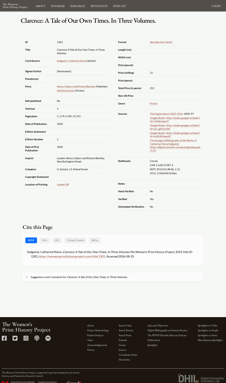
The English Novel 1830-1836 (166, 113)
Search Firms (125, 335)
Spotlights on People (208, 330)
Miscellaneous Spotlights (210, 340)
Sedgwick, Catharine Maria (71, 60)
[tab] (75, 240)
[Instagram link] (25, 339)
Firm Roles (124, 359)
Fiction (153, 103)
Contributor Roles (128, 355)
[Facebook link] (4, 339)
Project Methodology (98, 330)
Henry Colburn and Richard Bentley (76, 86)
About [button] (40, 5)
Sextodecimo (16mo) (161, 42)
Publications (153, 340)
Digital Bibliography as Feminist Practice (167, 330)
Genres (122, 345)
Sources (122, 350)
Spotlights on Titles (207, 325)
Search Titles (125, 325)
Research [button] (77, 5)
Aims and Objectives (157, 325)
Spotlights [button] (99, 5)
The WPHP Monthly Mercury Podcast (166, 335)
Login (216, 5)
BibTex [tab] (95, 240)
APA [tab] (57, 240)
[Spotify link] (48, 339)
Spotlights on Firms (207, 335)
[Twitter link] (15, 339)
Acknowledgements (97, 345)
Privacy (91, 350)
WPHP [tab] (31, 240)
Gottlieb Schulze (66, 90)
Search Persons (126, 330)
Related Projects (95, 335)
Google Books (157, 117)
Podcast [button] (119, 5)
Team (90, 340)
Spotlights (152, 345)
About (90, 325)
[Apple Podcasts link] (36, 339)
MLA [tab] (44, 240)
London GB (63, 184)
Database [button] (58, 5)
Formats (123, 340)
